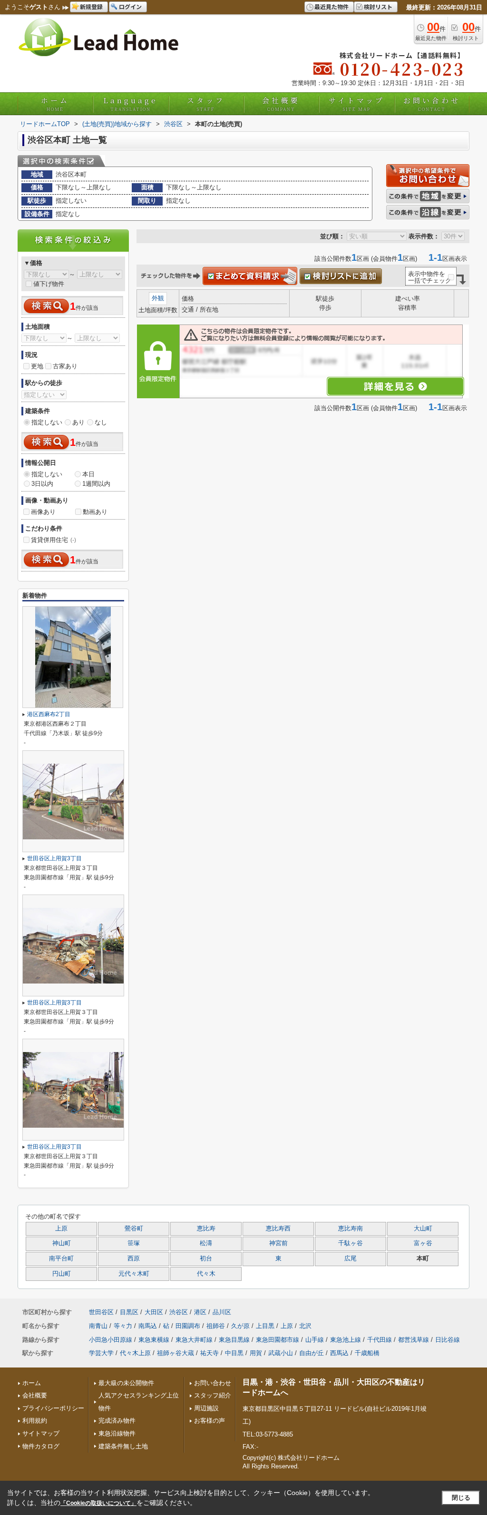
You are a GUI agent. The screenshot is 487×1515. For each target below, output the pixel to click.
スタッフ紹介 (212, 1395)
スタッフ (206, 103)
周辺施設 (206, 1408)
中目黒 (234, 1353)
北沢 (305, 1325)
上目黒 (265, 1325)
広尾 (350, 1258)
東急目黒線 (234, 1339)
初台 (206, 1258)
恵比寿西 (278, 1228)
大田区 (154, 1312)
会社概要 (281, 103)
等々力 (123, 1325)
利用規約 (34, 1420)
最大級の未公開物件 (126, 1383)
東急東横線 (153, 1339)
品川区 (222, 1312)
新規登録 (91, 6)
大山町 (423, 1228)
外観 (158, 298)
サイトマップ (357, 103)
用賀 (256, 1353)
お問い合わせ (431, 103)
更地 (37, 366)
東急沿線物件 (117, 1433)
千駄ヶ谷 (350, 1243)
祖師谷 (215, 1325)
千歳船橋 (367, 1353)
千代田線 (379, 1339)
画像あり (43, 511)
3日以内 (42, 483)
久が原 (240, 1325)
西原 (133, 1258)
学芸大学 (101, 1353)
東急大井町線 (194, 1339)
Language (130, 103)
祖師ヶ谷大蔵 (175, 1353)
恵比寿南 (350, 1228)
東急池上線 (345, 1339)
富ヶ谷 (423, 1243)
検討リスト (378, 6)
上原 (61, 1228)
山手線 (314, 1339)
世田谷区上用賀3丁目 (54, 858)
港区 (200, 1312)
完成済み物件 (117, 1420)
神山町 (61, 1243)
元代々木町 (133, 1273)
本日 (88, 474)
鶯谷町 (134, 1228)
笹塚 (133, 1243)
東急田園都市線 (277, 1339)
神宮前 (278, 1243)
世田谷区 (101, 1312)
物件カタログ (40, 1446)
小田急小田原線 (110, 1339)
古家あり (65, 366)
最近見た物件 (331, 6)
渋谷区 (178, 1312)
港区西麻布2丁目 (48, 714)
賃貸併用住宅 (53, 539)
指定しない (46, 422)
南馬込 (147, 1325)
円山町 (61, 1273)
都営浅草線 (413, 1339)
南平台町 (61, 1258)
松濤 (206, 1243)
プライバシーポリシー (53, 1408)
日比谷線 (447, 1339)
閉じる (461, 1497)
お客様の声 (209, 1420)
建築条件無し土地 (123, 1446)
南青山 (98, 1325)
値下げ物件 (48, 283)
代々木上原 (135, 1353)
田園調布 (187, 1325)
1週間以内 (96, 483)
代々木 (206, 1273)
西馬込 (339, 1353)
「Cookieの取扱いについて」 (98, 1503)
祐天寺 (209, 1353)
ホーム (55, 103)
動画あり (95, 511)
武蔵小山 (280, 1353)
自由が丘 (311, 1353)
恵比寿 (206, 1228)
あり (78, 422)
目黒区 (129, 1312)
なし (101, 422)
